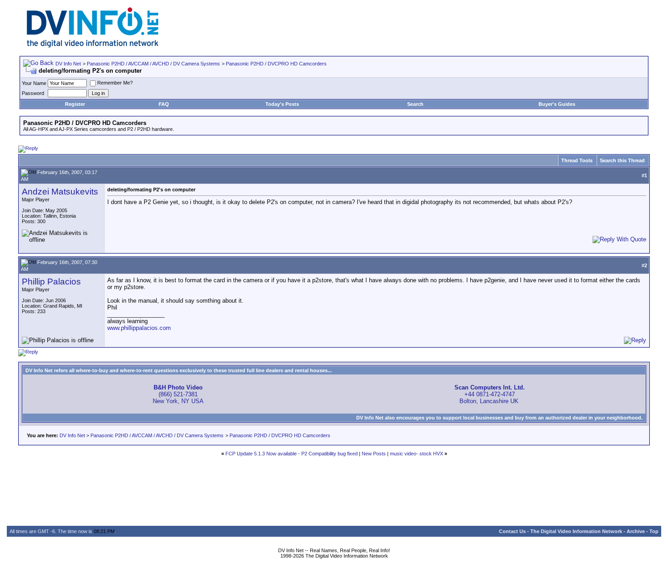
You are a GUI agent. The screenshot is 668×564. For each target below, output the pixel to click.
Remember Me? (115, 82)
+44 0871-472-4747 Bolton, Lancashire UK (489, 394)
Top (653, 531)
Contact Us (512, 531)
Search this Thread (622, 160)
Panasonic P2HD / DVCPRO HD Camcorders (276, 63)
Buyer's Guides (556, 104)
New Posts (374, 453)
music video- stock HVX (416, 453)
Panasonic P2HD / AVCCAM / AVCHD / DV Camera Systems (153, 63)
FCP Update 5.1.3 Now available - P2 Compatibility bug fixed (291, 453)
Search (415, 104)
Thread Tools (577, 160)
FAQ (164, 104)
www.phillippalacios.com (139, 327)
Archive (636, 531)
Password (33, 93)
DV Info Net (68, 63)
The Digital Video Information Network (576, 531)
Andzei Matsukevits (60, 191)
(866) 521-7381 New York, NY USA (178, 394)
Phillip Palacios (51, 281)
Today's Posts (282, 104)
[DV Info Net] (93, 45)
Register (75, 104)
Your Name (34, 83)
